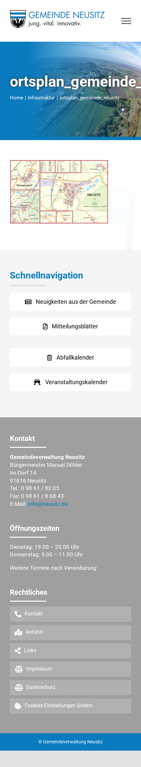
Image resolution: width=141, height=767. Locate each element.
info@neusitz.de (48, 504)
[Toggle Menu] (126, 21)
